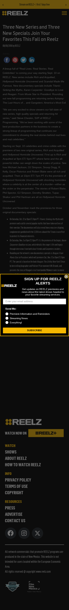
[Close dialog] (66, 276)
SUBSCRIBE (34, 330)
